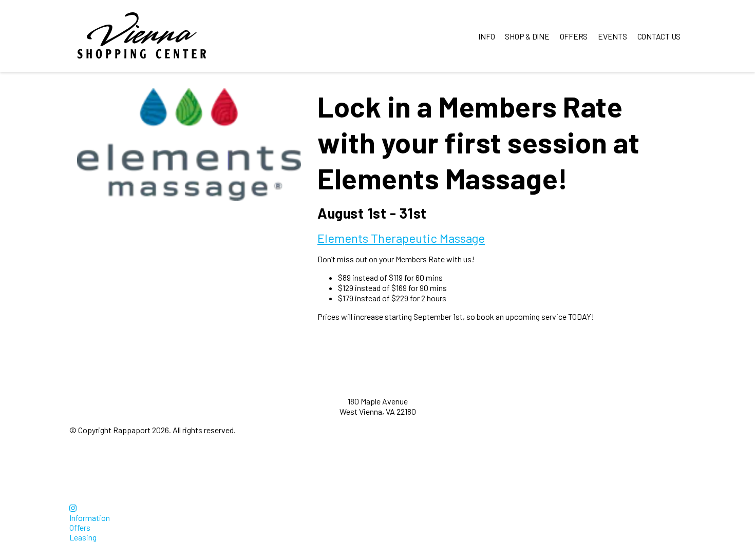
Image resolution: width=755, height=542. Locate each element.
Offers (79, 527)
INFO (486, 36)
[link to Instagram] (73, 508)
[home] (141, 36)
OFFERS (574, 36)
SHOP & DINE (527, 36)
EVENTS (612, 36)
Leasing (83, 537)
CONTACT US (659, 36)
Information (89, 517)
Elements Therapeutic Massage (401, 237)
